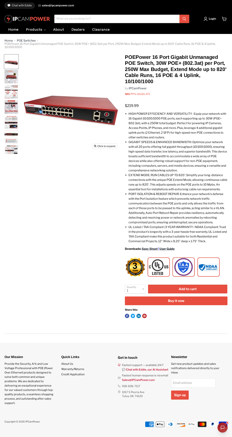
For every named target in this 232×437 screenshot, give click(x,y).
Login (212, 18)
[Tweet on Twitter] (133, 316)
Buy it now (176, 301)
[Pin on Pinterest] (144, 316)
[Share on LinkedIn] (138, 316)
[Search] (184, 19)
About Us (67, 363)
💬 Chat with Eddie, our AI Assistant (145, 369)
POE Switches (26, 40)
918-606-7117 (131, 386)
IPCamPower (138, 88)
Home (9, 40)
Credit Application (73, 374)
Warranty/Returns (72, 369)
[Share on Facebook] (127, 316)
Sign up (180, 395)
